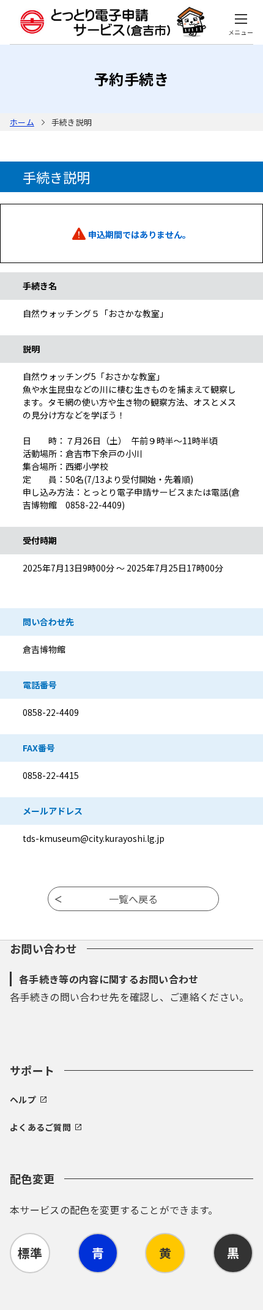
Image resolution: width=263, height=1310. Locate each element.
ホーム (22, 122)
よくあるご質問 (40, 1127)
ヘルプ (23, 1099)
